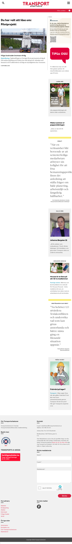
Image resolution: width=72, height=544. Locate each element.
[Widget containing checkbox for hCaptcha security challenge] (50, 488)
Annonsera (4, 525)
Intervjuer (4, 512)
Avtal (2, 516)
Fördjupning (5, 508)
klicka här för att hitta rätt (59, 442)
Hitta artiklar (61, 10)
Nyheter (3, 506)
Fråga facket (5, 514)
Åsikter (3, 510)
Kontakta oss (5, 527)
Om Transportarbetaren (9, 529)
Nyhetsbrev (4, 531)
